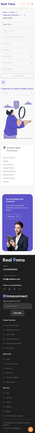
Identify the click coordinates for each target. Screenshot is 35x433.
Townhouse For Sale (12, 330)
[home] (8, 4)
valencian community (10, 15)
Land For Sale (10, 334)
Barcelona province (9, 171)
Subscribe (17, 313)
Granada (6, 181)
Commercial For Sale (12, 339)
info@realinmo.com (11, 279)
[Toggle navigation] (32, 3)
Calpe (8, 393)
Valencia (8, 402)
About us (9, 368)
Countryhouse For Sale (13, 343)
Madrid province (8, 175)
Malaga (5, 161)
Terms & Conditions (12, 377)
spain (12, 12)
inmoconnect (15, 428)
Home (5, 12)
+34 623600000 (10, 269)
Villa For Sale (10, 348)
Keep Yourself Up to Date (11, 301)
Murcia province (8, 164)
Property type (7, 43)
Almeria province (8, 168)
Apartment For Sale (12, 325)
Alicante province (9, 158)
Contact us (9, 373)
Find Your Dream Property (14, 416)
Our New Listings (11, 364)
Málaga (8, 411)
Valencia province (9, 178)
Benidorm (9, 398)
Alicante (8, 407)
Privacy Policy (10, 382)
